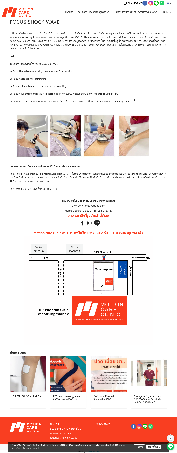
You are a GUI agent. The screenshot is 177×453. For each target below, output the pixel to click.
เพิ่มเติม (165, 12)
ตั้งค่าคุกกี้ (139, 447)
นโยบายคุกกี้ (34, 448)
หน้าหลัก (69, 12)
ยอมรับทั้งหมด (154, 447)
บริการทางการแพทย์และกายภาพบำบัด (135, 12)
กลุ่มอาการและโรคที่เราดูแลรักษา (94, 12)
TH (170, 3)
